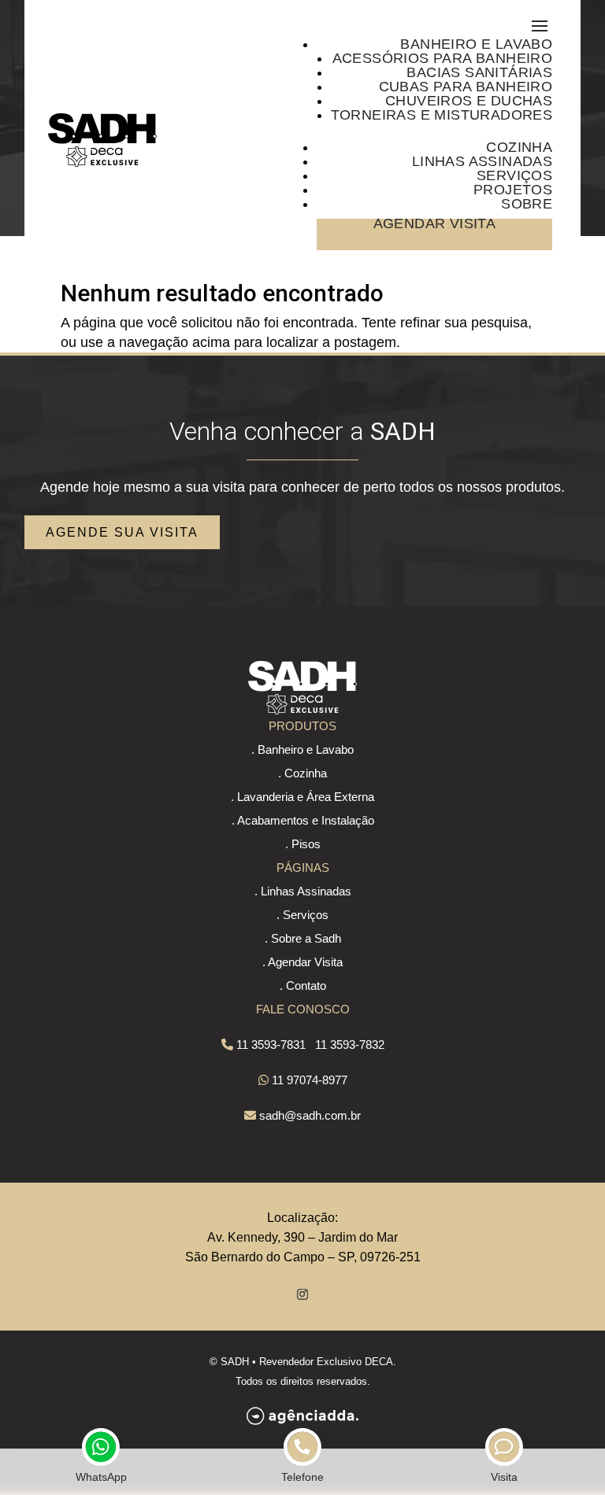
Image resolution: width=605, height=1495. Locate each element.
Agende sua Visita (122, 532)
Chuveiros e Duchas (468, 101)
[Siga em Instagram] (302, 1294)
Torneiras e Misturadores (442, 115)
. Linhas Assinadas (302, 891)
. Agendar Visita (302, 962)
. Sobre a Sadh (303, 938)
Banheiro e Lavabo (476, 44)
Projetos (512, 189)
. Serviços (302, 914)
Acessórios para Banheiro (442, 58)
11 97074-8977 (309, 1080)
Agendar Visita (434, 223)
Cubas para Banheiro (466, 86)
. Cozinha (302, 773)
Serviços (514, 175)
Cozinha (519, 147)
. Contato (303, 985)
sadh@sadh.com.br (310, 1115)
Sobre (526, 204)
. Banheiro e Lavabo (302, 749)
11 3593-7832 (349, 1044)
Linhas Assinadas (482, 161)
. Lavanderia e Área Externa (302, 796)
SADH (235, 1362)
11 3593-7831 (271, 1044)
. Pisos (303, 844)
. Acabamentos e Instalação (303, 820)
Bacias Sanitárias (479, 72)
